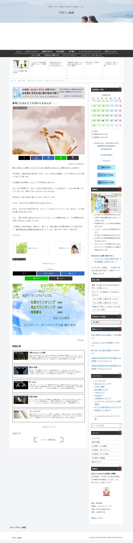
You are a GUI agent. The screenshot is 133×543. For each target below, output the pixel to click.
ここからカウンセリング (104, 416)
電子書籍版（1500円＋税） (105, 262)
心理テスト (99, 392)
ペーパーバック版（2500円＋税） (107, 259)
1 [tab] (64, 79)
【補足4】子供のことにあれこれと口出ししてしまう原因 (106, 308)
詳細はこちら (98, 273)
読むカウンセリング (102, 384)
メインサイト (99, 381)
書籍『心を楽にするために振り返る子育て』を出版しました (105, 286)
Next (122, 68)
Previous (11, 68)
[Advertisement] (66, 36)
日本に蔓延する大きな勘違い (101, 335)
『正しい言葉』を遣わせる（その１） (105, 303)
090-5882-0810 (106, 149)
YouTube (98, 395)
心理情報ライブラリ (102, 398)
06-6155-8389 (106, 155)
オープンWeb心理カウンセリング (107, 407)
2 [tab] (66, 79)
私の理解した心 (100, 390)
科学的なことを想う (102, 410)
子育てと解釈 (99, 387)
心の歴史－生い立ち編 (19, 259)
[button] (73, 158)
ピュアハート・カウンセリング (105, 143)
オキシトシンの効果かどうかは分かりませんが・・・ (105, 293)
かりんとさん (103, 369)
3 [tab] (69, 79)
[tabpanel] (21, 67)
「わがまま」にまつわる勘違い (102, 343)
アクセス (105, 161)
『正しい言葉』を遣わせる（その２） (105, 299)
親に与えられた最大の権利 (101, 350)
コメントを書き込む (48, 440)
